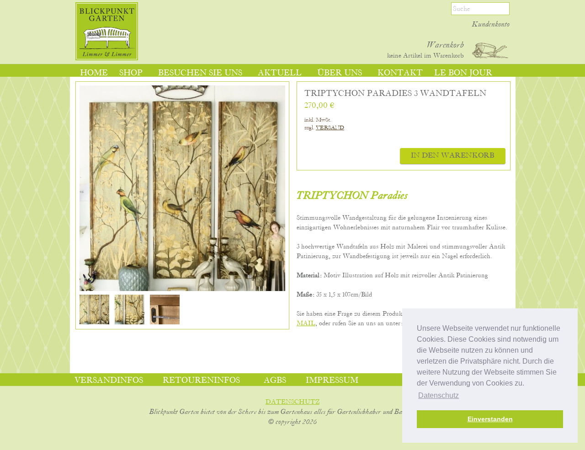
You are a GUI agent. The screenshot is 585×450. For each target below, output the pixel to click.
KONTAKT (400, 73)
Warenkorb (445, 45)
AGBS (275, 381)
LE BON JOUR (463, 73)
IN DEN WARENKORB (453, 155)
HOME (94, 73)
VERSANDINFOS (108, 381)
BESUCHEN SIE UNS (200, 73)
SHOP (131, 73)
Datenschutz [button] (438, 395)
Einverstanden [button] (490, 419)
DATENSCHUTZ (292, 402)
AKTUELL (280, 73)
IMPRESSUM (332, 381)
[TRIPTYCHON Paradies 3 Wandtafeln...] (94, 322)
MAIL (306, 323)
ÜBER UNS (339, 73)
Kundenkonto (491, 24)
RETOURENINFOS (201, 381)
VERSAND (330, 127)
